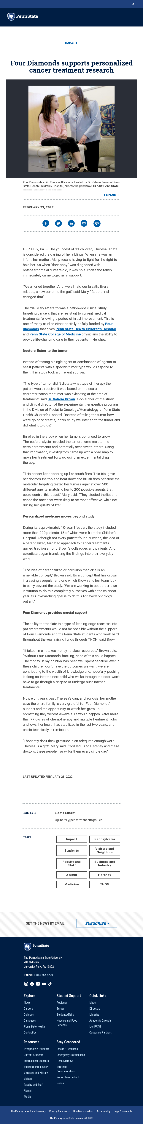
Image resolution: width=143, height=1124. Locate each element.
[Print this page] (97, 223)
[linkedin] (71, 224)
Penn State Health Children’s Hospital (86, 329)
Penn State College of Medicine (55, 334)
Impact (71, 43)
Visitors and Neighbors (104, 850)
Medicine (71, 884)
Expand (110, 195)
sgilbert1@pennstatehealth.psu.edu (79, 820)
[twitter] (58, 224)
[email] (84, 224)
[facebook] (45, 224)
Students (71, 850)
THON (104, 884)
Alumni (71, 875)
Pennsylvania (104, 839)
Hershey (104, 875)
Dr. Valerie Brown (61, 399)
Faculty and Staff (72, 863)
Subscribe (95, 923)
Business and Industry (104, 863)
